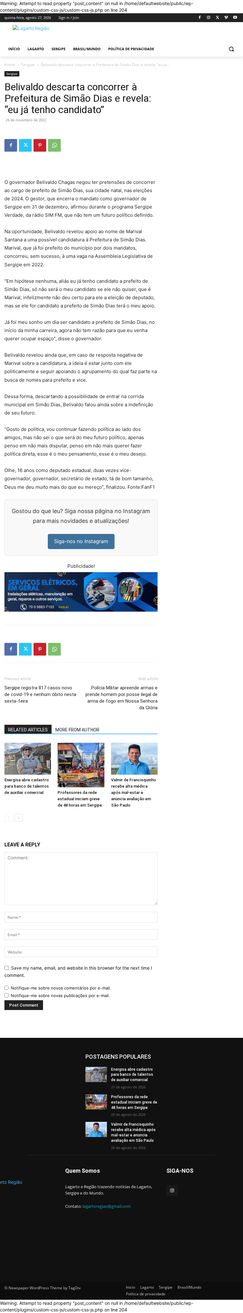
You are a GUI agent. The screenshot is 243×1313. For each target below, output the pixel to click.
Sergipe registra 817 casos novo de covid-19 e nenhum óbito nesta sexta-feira (40, 694)
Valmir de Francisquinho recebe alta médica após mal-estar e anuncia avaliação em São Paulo (133, 793)
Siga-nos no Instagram (81, 541)
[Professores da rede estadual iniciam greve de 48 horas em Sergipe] (81, 765)
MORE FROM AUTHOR (77, 729)
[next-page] (18, 818)
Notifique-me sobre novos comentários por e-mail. (61, 987)
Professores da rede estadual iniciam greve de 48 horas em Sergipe (80, 799)
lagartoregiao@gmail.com (107, 1206)
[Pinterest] (40, 145)
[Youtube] (235, 17)
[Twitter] (217, 17)
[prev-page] (8, 818)
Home (9, 64)
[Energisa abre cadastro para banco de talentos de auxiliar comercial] (27, 759)
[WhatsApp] (54, 145)
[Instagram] (208, 17)
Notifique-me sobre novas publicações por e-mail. (60, 995)
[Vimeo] (226, 17)
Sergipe (28, 64)
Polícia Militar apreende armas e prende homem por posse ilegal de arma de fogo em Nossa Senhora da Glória (121, 698)
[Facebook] (199, 17)
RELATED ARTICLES (28, 729)
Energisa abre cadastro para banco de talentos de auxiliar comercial (26, 786)
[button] (231, 49)
